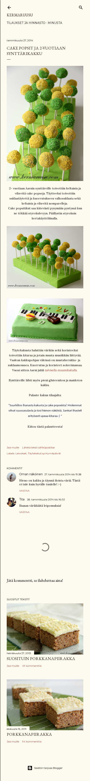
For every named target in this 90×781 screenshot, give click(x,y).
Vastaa (24, 490)
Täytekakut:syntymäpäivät (44, 453)
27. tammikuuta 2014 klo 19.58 (62, 474)
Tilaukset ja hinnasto (26, 23)
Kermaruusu (20, 15)
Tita (22, 499)
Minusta (55, 23)
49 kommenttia (31, 665)
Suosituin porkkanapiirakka (41, 658)
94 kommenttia (31, 741)
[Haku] (80, 7)
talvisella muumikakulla (61, 370)
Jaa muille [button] (13, 447)
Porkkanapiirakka (29, 734)
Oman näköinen (31, 474)
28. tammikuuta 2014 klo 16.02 (46, 499)
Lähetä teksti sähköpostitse (38, 447)
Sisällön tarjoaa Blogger (48, 767)
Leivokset (21, 453)
